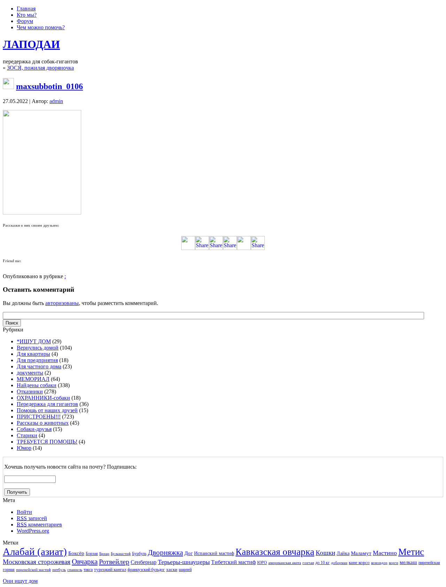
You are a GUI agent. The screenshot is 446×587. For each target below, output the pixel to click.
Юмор (24, 448)
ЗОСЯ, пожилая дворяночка (40, 68)
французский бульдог (146, 569)
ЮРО (262, 562)
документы (30, 373)
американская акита (284, 563)
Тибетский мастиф (233, 562)
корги (393, 563)
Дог (188, 553)
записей (32, 518)
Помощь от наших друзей (47, 410)
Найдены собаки (36, 385)
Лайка (343, 553)
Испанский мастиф (214, 553)
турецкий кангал (110, 569)
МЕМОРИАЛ (33, 379)
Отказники (30, 391)
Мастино (385, 552)
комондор (379, 563)
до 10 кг (322, 562)
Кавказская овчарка (275, 552)
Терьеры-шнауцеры (184, 561)
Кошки (325, 552)
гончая (308, 563)
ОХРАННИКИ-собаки (43, 398)
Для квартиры (33, 354)
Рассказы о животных (43, 423)
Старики (27, 435)
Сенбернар (143, 562)
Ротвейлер (114, 561)
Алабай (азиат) (35, 551)
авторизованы (62, 303)
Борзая (92, 553)
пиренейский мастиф (33, 570)
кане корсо (359, 562)
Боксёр (76, 553)
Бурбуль (139, 553)
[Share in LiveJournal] (244, 248)
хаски (171, 569)
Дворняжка (165, 552)
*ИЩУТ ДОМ (34, 341)
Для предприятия (37, 360)
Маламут (361, 553)
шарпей (185, 569)
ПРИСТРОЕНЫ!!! (39, 417)
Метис (411, 552)
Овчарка (85, 561)
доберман (339, 563)
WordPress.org (33, 531)
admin (56, 101)
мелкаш (408, 562)
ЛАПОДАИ (31, 44)
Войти (24, 512)
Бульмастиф (121, 554)
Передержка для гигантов (47, 404)
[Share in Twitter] (188, 248)
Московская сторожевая (36, 561)
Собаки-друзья (34, 429)
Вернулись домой (38, 348)
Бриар (104, 554)
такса (88, 569)
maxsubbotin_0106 (49, 86)
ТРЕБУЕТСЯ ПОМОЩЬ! (47, 442)
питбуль (59, 570)
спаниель (74, 570)
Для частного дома (39, 366)
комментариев (39, 524)
